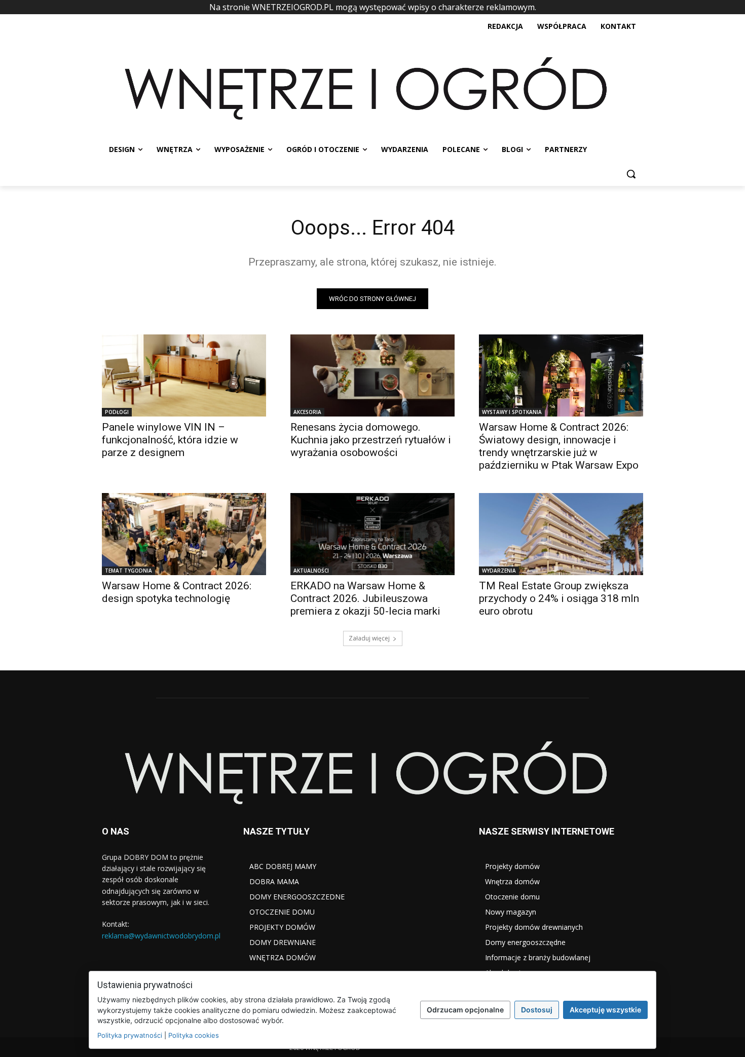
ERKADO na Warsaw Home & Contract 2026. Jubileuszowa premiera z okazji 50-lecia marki (365, 598)
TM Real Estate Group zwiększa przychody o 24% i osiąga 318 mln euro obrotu (559, 598)
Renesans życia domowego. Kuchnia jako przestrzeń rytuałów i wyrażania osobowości (370, 440)
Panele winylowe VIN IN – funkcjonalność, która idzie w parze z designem (170, 440)
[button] (631, 174)
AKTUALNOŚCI (311, 570)
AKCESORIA (307, 412)
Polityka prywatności (129, 1035)
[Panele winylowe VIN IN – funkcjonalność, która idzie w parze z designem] (184, 375)
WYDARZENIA (499, 570)
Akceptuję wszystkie (605, 1009)
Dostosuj (536, 1009)
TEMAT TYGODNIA (128, 570)
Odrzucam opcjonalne (465, 1009)
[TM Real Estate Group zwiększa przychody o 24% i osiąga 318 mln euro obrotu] (561, 534)
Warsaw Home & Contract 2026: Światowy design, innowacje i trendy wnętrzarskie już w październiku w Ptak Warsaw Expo (559, 446)
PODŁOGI (117, 412)
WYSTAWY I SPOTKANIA (512, 412)
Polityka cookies (193, 1035)
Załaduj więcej (369, 638)
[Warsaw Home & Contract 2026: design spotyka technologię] (184, 534)
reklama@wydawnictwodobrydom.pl (161, 935)
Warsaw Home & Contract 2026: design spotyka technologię (176, 592)
